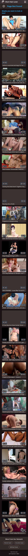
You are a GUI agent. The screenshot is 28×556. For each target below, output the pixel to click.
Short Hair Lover (11, 2)
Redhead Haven (14, 547)
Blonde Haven (8, 543)
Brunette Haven (19, 543)
